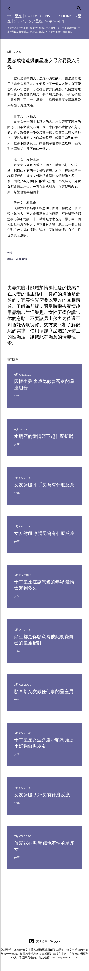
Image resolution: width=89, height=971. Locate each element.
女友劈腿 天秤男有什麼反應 (42, 795)
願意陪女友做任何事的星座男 (43, 691)
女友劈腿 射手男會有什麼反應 (44, 485)
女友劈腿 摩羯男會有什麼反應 (44, 533)
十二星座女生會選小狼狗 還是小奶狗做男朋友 (44, 743)
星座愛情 (21, 259)
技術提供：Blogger (48, 941)
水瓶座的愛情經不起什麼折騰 (43, 436)
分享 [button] (10, 252)
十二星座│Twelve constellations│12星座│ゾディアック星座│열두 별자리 (44, 18)
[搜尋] (79, 7)
